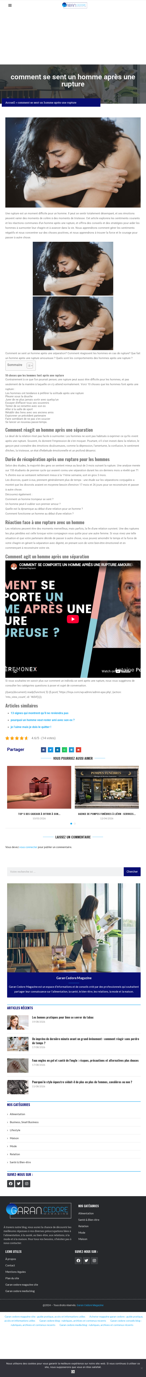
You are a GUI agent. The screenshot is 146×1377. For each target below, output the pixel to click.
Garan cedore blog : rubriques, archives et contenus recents (72, 1320)
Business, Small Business (24, 1122)
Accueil (10, 102)
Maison (14, 1138)
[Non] (141, 1368)
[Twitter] (18, 1183)
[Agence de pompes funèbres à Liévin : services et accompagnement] (107, 787)
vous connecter (28, 847)
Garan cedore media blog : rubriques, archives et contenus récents (96, 1324)
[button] (43, 749)
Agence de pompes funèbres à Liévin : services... (107, 814)
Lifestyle (15, 1130)
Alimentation (17, 1114)
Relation (15, 1154)
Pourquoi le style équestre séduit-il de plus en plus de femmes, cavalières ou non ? (82, 1082)
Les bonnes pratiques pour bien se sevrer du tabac (62, 1017)
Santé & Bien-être (20, 1162)
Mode (13, 1146)
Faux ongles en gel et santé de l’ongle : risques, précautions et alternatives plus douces (85, 1060)
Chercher (132, 871)
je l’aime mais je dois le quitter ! (31, 727)
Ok (73, 1371)
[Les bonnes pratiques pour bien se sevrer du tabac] (17, 1022)
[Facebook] (10, 1183)
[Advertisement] (73, 38)
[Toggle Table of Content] (28, 366)
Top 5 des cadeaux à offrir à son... (39, 814)
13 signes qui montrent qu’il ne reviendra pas (39, 713)
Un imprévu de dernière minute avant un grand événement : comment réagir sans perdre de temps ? (85, 1041)
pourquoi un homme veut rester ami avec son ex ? (43, 720)
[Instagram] (26, 1183)
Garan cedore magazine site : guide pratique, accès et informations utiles (45, 1316)
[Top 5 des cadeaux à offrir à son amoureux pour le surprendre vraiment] (39, 787)
